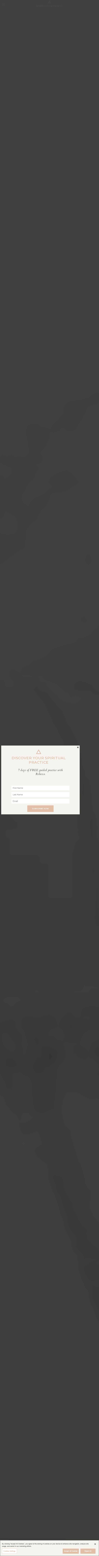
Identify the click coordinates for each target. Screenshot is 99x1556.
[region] (49, 1548)
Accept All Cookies (71, 1551)
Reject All (88, 1551)
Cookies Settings (9, 1551)
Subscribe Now (40, 809)
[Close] (95, 1544)
